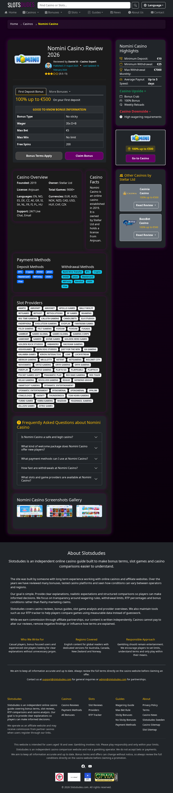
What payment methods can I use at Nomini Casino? (54, 458)
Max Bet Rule (123, 710)
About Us (137, 12)
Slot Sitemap (150, 729)
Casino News (150, 714)
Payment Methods (71, 710)
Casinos (31, 12)
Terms (146, 710)
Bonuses (54, 12)
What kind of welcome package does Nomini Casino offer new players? (54, 447)
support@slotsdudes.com (56, 679)
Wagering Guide (125, 705)
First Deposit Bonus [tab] (30, 91)
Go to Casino (140, 158)
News (117, 12)
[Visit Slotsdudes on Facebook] (83, 766)
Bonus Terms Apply (39, 156)
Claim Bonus (84, 156)
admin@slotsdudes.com (112, 679)
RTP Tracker (95, 714)
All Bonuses (68, 714)
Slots (74, 12)
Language (154, 5)
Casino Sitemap (151, 724)
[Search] (135, 5)
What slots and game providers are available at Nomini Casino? (56, 478)
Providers (94, 710)
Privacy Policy (150, 705)
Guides (96, 12)
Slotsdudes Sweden (154, 719)
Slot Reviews (96, 705)
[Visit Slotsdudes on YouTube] (90, 766)
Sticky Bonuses (124, 714)
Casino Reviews (70, 705)
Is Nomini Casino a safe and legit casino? (47, 437)
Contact (159, 12)
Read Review (144, 205)
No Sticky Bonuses (126, 719)
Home (13, 12)
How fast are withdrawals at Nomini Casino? (49, 468)
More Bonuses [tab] (58, 91)
